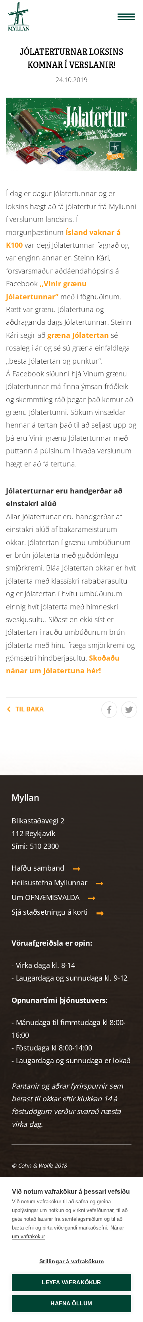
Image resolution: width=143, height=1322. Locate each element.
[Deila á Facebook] (109, 709)
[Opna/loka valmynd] (126, 17)
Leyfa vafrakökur (71, 1282)
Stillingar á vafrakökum (71, 1261)
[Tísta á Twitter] (129, 709)
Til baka (29, 709)
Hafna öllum (71, 1304)
